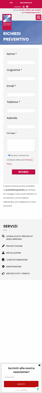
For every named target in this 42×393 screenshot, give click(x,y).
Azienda (12, 118)
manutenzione (13, 266)
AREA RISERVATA (26, 3)
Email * (11, 86)
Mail (31, 12)
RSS (11, 3)
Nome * (12, 54)
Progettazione (14, 246)
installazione (13, 252)
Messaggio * (12, 133)
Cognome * (14, 70)
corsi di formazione (17, 259)
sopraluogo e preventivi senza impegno (19, 238)
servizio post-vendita (18, 273)
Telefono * (13, 102)
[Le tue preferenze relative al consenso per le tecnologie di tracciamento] (38, 389)
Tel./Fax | (27, 10)
